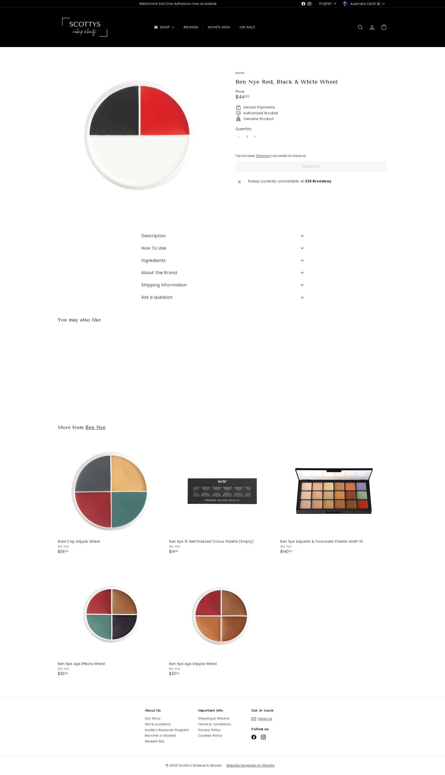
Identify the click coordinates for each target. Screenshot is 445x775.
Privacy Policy (209, 730)
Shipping (263, 156)
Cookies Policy (210, 735)
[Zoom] (139, 139)
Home (240, 73)
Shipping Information (164, 285)
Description (153, 236)
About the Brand (159, 272)
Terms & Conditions (214, 724)
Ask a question (157, 297)
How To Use (153, 248)
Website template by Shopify (250, 765)
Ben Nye (96, 427)
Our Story (152, 718)
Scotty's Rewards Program (167, 730)
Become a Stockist (160, 735)
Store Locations (158, 724)
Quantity (243, 129)
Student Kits (154, 741)
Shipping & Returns (214, 718)
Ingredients (153, 260)
